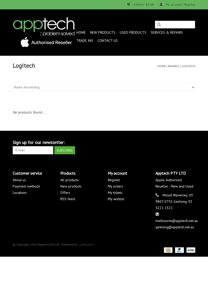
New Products (102, 32)
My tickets (115, 192)
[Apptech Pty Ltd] (44, 32)
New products (70, 186)
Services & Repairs (167, 32)
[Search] (159, 25)
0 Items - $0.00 (143, 4)
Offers (65, 192)
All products (69, 180)
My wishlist (116, 199)
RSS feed (67, 199)
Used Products (133, 32)
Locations (20, 192)
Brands (173, 66)
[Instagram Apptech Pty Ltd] (191, 142)
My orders (115, 186)
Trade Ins (84, 40)
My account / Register (180, 4)
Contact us (107, 40)
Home (81, 32)
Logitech (188, 66)
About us (19, 180)
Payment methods (26, 186)
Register (114, 180)
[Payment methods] (167, 250)
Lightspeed (86, 244)
